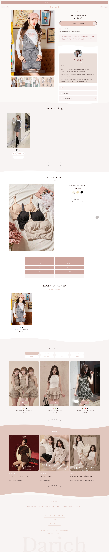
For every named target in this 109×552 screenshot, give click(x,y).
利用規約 (55, 530)
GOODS (69, 271)
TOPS (39, 263)
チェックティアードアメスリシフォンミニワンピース (85, 410)
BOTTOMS (69, 263)
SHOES (39, 271)
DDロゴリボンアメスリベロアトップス (54, 410)
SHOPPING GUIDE (50, 506)
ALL (39, 259)
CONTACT (79, 506)
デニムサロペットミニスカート (21, 329)
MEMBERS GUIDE (62, 506)
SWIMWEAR (70, 267)
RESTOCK (39, 276)
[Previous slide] (11, 217)
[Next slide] (97, 217)
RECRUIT (71, 506)
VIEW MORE (53, 164)
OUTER (39, 267)
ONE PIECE (69, 259)
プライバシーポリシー (46, 530)
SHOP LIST (41, 506)
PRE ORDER (69, 276)
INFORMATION (31, 506)
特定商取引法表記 (64, 530)
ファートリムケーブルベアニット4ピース (24, 410)
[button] (106, 7)
